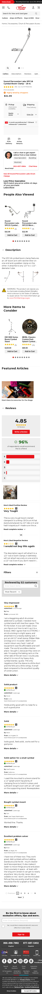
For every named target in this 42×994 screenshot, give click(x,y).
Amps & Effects (16, 18)
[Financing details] (36, 122)
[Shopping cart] (38, 7)
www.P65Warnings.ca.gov (19, 298)
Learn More (9, 187)
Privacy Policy (25, 979)
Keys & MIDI (29, 18)
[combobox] (13, 592)
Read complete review (13, 529)
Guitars (5, 18)
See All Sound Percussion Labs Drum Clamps (19, 175)
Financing (26, 955)
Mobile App (36, 955)
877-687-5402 (31, 943)
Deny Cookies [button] (11, 991)
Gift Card (4, 955)
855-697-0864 (19, 166)
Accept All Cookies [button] (30, 991)
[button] (21, 250)
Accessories (12, 24)
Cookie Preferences (32, 987)
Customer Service (16, 955)
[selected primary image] (21, 45)
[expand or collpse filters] (37, 572)
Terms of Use (19, 987)
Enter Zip (30, 114)
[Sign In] (33, 7)
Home (4, 24)
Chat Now (33, 166)
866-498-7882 (11, 943)
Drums (38, 18)
